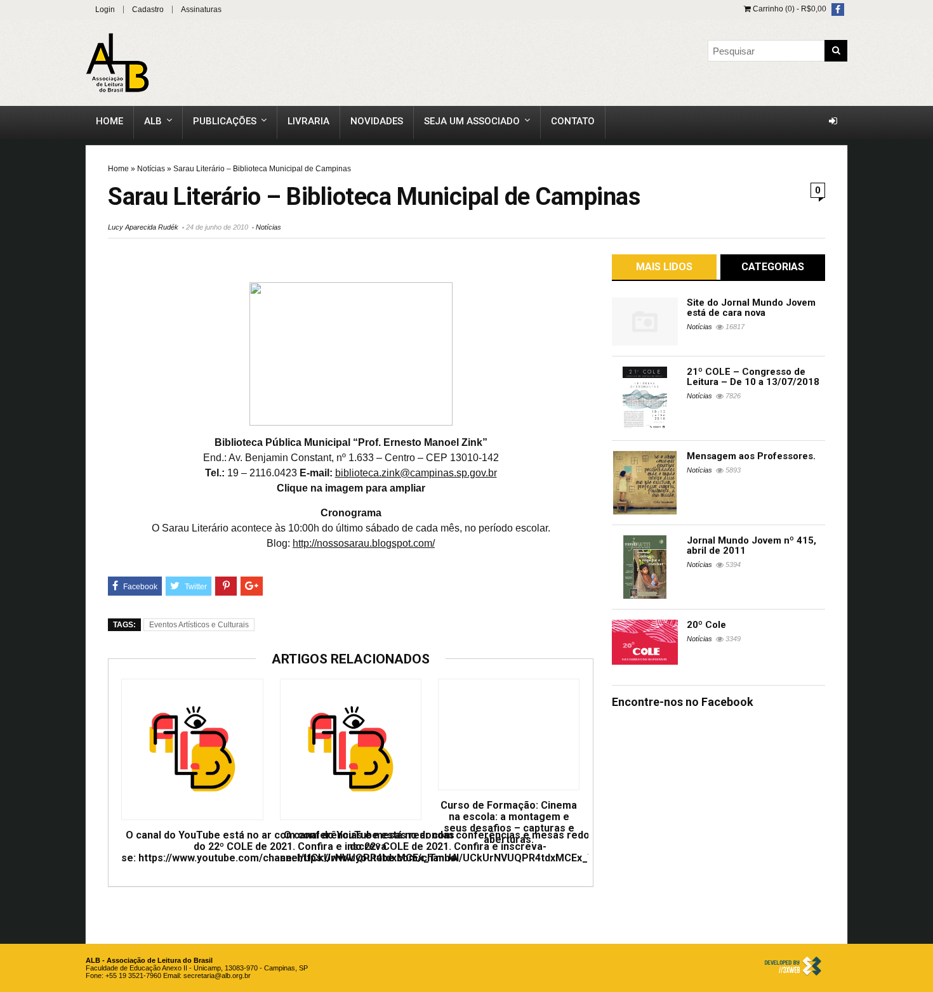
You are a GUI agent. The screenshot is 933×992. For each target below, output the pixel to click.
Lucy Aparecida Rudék (143, 227)
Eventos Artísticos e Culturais (199, 624)
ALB (153, 121)
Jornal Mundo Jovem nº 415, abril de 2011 (751, 545)
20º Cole (706, 624)
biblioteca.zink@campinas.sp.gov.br (416, 472)
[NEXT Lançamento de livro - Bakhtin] (920, 464)
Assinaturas (201, 9)
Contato (573, 121)
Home (109, 121)
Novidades (376, 121)
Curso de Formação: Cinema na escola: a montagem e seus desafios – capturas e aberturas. (508, 822)
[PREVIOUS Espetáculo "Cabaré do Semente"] (12, 464)
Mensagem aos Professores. (751, 456)
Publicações (224, 121)
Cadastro (148, 9)
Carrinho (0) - (788, 8)
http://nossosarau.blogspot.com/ (364, 543)
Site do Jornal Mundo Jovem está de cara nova (751, 307)
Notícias (151, 168)
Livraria (308, 121)
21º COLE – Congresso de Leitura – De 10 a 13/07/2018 (753, 377)
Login (105, 9)
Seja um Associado (472, 121)
